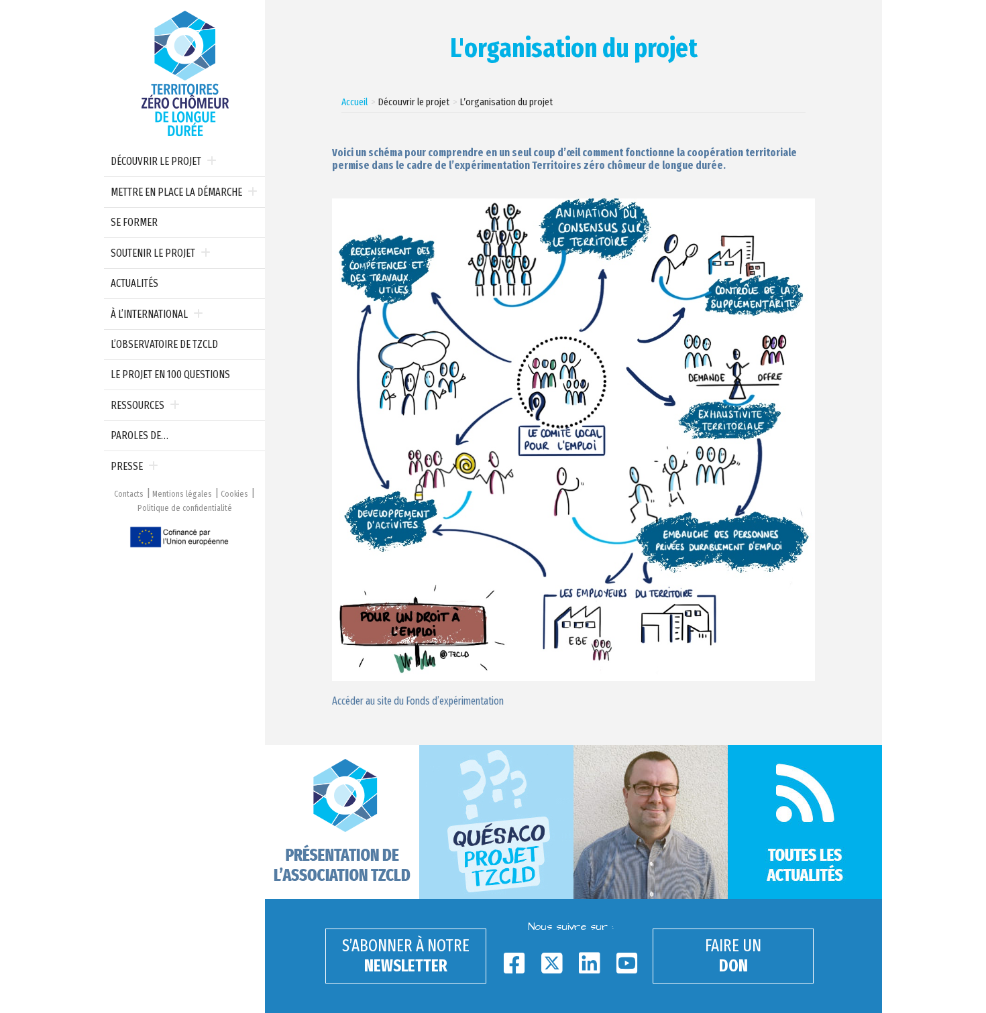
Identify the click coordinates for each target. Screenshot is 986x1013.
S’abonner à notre (406, 956)
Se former (134, 222)
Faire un (733, 956)
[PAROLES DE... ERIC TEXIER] (650, 822)
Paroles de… (139, 435)
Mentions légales (182, 494)
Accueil (354, 102)
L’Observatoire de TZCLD (164, 344)
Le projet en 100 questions (170, 374)
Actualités (134, 283)
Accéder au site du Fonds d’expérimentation (418, 701)
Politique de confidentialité (185, 508)
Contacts (129, 494)
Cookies (234, 494)
